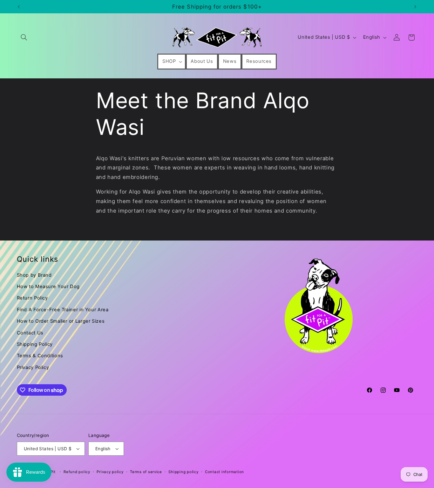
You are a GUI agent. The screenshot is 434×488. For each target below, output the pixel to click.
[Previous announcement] (19, 6)
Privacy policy (110, 472)
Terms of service (146, 472)
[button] (24, 37)
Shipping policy (183, 472)
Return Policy (32, 298)
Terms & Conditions (40, 356)
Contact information (224, 472)
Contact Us (30, 333)
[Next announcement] (415, 6)
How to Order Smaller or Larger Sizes (61, 321)
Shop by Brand (34, 275)
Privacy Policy (33, 367)
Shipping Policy (35, 344)
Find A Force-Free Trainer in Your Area (63, 310)
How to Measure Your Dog (48, 286)
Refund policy (77, 472)
